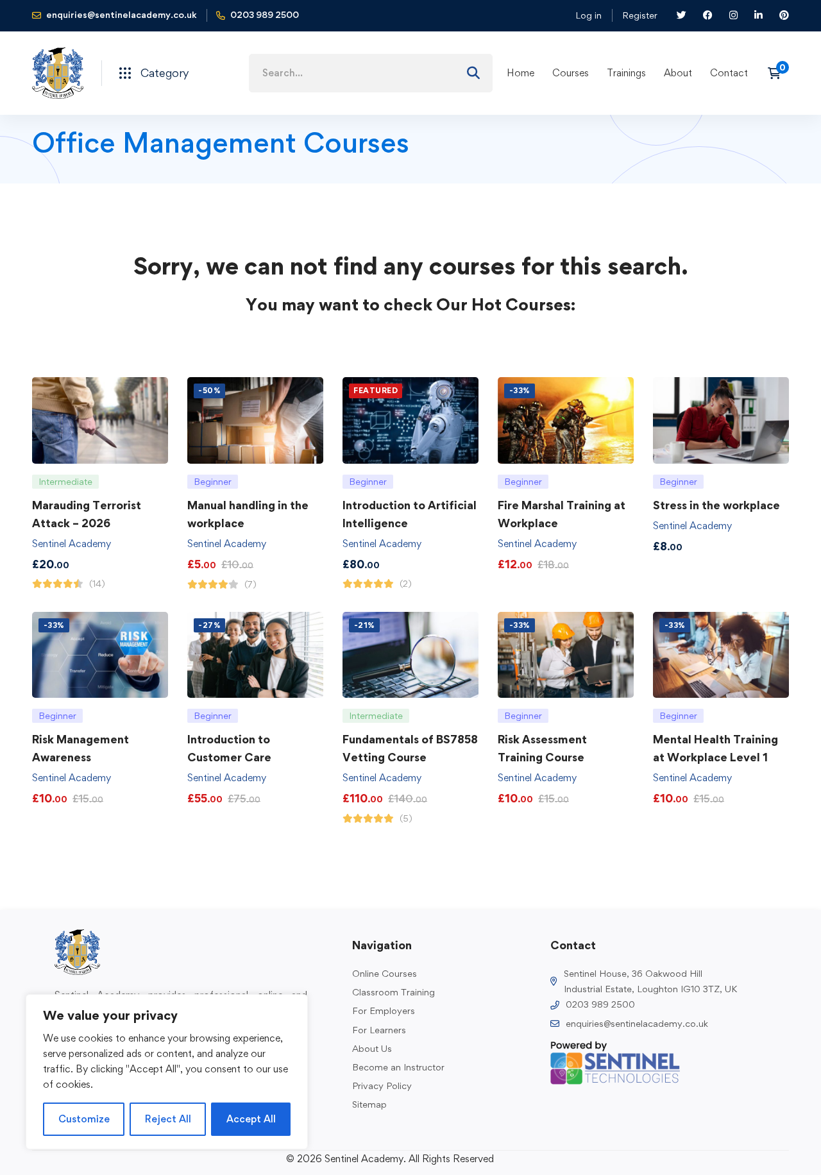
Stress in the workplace (716, 505)
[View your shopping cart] (778, 73)
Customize (84, 1119)
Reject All (168, 1119)
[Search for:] (371, 73)
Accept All (251, 1119)
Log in (588, 15)
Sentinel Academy (71, 543)
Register (639, 15)
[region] (167, 1071)
